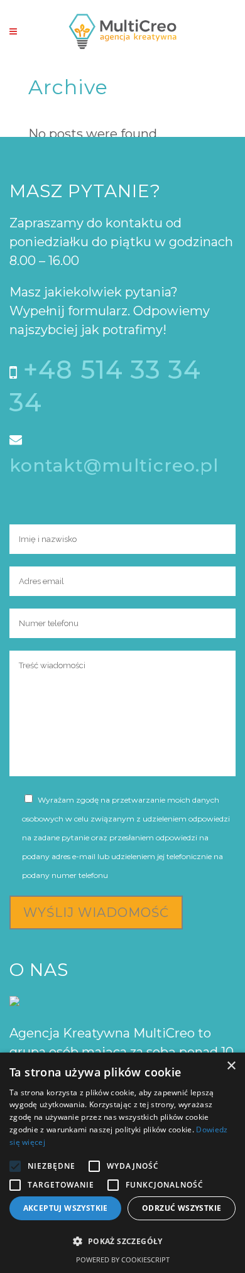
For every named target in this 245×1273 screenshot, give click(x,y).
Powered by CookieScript (123, 1259)
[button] (122, 1241)
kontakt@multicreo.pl (114, 465)
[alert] (122, 1163)
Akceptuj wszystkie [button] (65, 1208)
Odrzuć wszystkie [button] (181, 1208)
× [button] (231, 1066)
